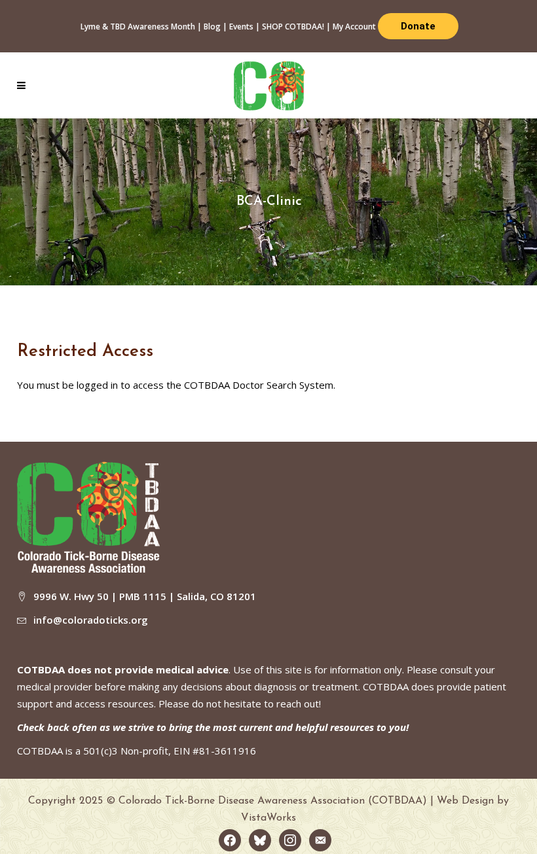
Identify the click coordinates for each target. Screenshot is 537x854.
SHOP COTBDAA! (293, 26)
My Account (354, 26)
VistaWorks (268, 818)
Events (241, 26)
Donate (418, 26)
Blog (212, 26)
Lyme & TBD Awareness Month (138, 26)
